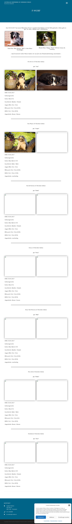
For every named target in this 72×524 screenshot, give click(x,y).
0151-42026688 (9, 511)
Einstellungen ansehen (63, 517)
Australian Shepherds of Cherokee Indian (17, 2)
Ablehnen (51, 517)
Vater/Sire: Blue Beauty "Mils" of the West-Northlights (20, 49)
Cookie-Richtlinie (47, 520)
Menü (67, 2)
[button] (69, 505)
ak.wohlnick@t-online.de (11, 514)
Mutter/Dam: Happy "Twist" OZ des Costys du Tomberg (52, 48)
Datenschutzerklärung (54, 520)
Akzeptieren (41, 517)
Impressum (60, 520)
